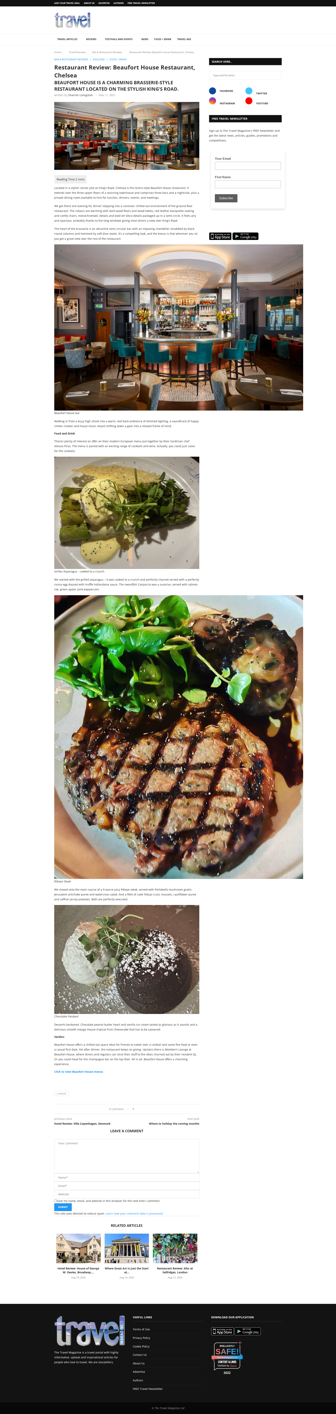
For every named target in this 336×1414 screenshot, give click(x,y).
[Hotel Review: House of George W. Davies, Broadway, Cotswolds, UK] (78, 1248)
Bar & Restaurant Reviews (107, 52)
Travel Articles (67, 39)
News (144, 39)
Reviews (91, 39)
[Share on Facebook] (138, 1109)
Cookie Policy (141, 1346)
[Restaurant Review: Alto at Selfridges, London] (175, 1248)
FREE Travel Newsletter (141, 3)
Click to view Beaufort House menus (78, 1071)
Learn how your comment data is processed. (135, 1213)
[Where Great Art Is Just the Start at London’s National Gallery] (127, 1248)
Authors (119, 3)
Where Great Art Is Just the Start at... (127, 1270)
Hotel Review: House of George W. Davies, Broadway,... (78, 1270)
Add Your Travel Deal (67, 3)
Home (57, 52)
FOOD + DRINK (162, 39)
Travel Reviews (77, 52)
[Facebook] (271, 3)
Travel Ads (184, 39)
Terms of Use (141, 1329)
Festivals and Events (119, 39)
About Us (89, 3)
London (61, 1093)
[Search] (280, 39)
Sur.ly (233, 1365)
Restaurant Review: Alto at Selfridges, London (175, 1270)
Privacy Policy (141, 1338)
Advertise (104, 3)
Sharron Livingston (80, 95)
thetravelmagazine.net (227, 1357)
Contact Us (140, 1355)
